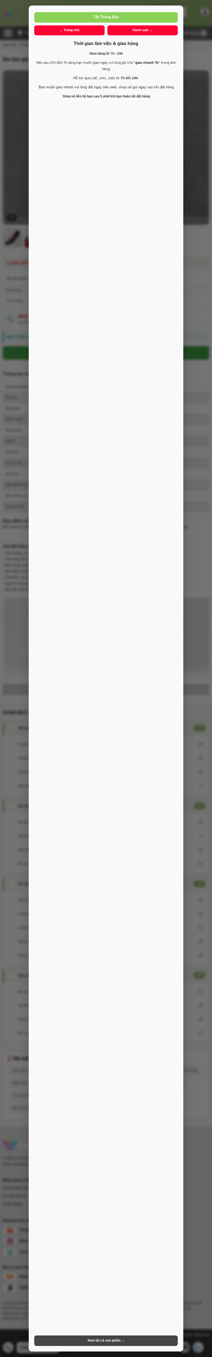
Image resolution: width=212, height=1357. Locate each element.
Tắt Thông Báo (106, 17)
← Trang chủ (69, 30)
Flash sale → (142, 30)
